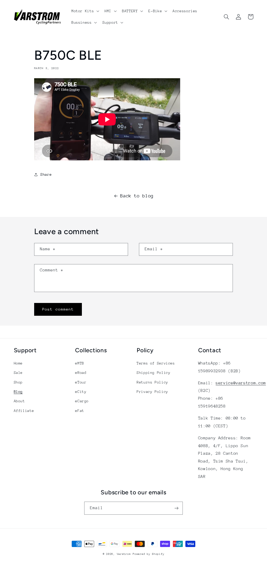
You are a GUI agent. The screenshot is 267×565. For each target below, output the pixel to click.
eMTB (79, 363)
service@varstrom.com (241, 383)
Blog (18, 392)
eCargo (82, 401)
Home (18, 363)
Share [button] (46, 174)
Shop (18, 382)
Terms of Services (156, 363)
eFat (79, 411)
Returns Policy (152, 382)
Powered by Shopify (148, 554)
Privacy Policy (152, 392)
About (19, 401)
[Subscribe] (177, 508)
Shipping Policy (153, 372)
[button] (84, 11)
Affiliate (24, 411)
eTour (80, 382)
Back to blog (137, 195)
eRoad (80, 372)
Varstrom (124, 554)
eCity (80, 392)
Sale (18, 372)
